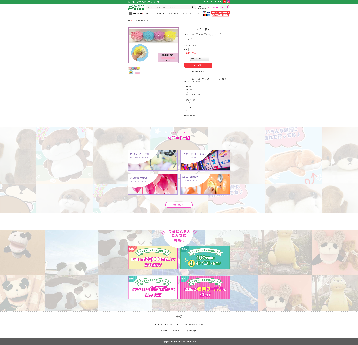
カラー (186, 59)
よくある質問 (187, 13)
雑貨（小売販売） (190, 34)
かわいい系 (216, 34)
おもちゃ (201, 34)
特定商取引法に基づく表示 (194, 324)
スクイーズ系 (189, 39)
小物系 (208, 34)
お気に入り (211, 7)
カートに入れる (198, 65)
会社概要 (159, 324)
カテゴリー (137, 14)
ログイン (203, 6)
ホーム (148, 13)
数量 (185, 49)
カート (225, 6)
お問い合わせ (173, 13)
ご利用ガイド (159, 13)
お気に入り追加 (199, 71)
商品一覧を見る (179, 205)
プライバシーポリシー (174, 324)
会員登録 (203, 8)
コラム (198, 13)
